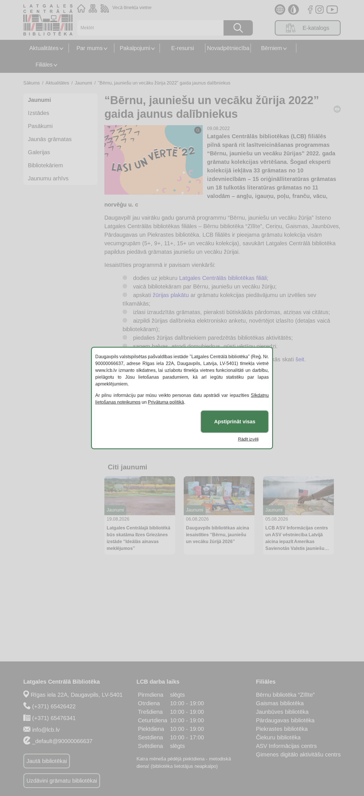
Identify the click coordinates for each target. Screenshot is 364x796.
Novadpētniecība (228, 48)
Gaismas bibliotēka (280, 703)
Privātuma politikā (166, 402)
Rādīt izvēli (248, 439)
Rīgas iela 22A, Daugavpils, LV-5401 (77, 695)
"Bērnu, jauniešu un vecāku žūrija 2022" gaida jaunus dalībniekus (164, 83)
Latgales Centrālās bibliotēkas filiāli (223, 278)
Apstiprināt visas (234, 421)
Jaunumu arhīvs (48, 178)
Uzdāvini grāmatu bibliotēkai (61, 781)
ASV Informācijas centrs (286, 746)
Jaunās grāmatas (50, 139)
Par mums (89, 48)
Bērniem (271, 48)
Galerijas (39, 152)
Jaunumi (83, 83)
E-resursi (182, 48)
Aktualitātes (44, 48)
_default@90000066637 (62, 741)
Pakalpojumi (135, 48)
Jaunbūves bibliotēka (282, 712)
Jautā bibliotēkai (46, 761)
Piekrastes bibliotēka (282, 729)
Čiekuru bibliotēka (278, 737)
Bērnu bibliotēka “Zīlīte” (285, 695)
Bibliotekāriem (45, 165)
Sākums (31, 83)
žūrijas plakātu (171, 295)
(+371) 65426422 (54, 706)
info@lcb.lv (46, 730)
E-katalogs (316, 28)
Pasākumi (40, 126)
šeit (299, 359)
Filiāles (44, 64)
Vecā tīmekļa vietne (132, 7)
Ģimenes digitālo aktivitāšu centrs (298, 754)
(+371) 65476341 (54, 718)
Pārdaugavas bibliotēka (285, 720)
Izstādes (38, 113)
